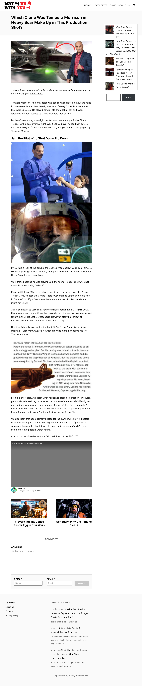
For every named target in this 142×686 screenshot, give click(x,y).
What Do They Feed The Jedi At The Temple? (125, 61)
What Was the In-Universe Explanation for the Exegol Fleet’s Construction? (69, 613)
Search (128, 97)
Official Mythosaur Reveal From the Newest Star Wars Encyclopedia (69, 654)
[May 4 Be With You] (24, 5)
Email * (51, 579)
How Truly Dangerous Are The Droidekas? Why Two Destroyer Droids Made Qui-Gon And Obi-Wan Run (121, 47)
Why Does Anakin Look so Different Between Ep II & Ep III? (125, 32)
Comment (16, 547)
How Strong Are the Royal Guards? (125, 85)
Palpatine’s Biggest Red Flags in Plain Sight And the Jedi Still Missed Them (124, 75)
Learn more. (36, 93)
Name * (18, 579)
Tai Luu (22, 488)
